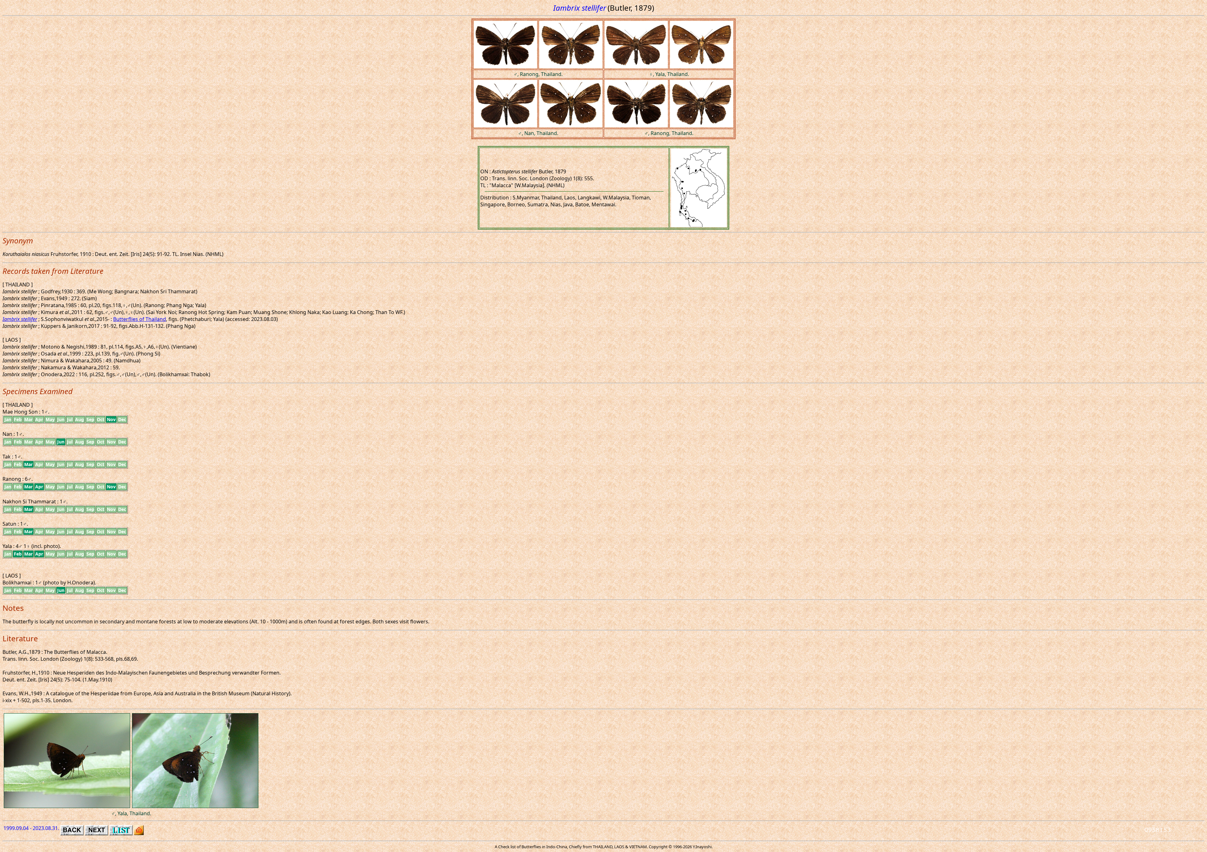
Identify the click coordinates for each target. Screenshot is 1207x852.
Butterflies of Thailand (139, 319)
